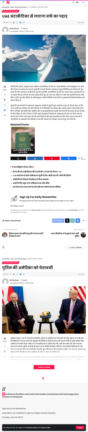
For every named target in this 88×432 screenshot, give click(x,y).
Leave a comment (76, 247)
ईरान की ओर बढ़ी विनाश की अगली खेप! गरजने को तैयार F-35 (37, 172)
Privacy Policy (32, 427)
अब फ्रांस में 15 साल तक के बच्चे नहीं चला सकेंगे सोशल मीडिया (37, 187)
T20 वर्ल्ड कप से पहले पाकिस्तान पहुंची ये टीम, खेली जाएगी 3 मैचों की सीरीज (42, 175)
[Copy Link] (17, 22)
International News (10, 11)
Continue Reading (44, 367)
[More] (23, 22)
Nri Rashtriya (14, 28)
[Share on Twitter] (13, 22)
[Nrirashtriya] (8, 2)
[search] (73, 2)
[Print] (20, 22)
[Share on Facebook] (10, 22)
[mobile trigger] (4, 2)
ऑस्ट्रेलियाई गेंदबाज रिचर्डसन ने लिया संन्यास (31, 179)
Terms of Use (45, 427)
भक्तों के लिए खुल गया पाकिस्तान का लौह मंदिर (31, 183)
